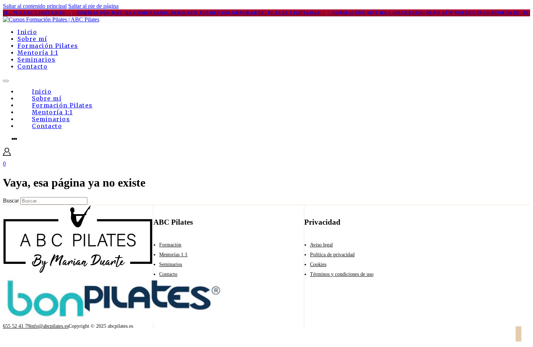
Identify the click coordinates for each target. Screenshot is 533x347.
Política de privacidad (332, 254)
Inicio (27, 32)
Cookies (318, 264)
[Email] (530, 335)
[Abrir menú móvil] (6, 81)
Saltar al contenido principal (35, 6)
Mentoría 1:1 (37, 52)
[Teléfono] (524, 335)
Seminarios (36, 59)
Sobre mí (32, 39)
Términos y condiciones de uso (341, 274)
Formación (170, 245)
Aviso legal (321, 245)
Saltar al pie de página (93, 6)
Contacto (32, 66)
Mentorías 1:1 (173, 254)
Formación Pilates (47, 45)
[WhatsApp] (518, 335)
